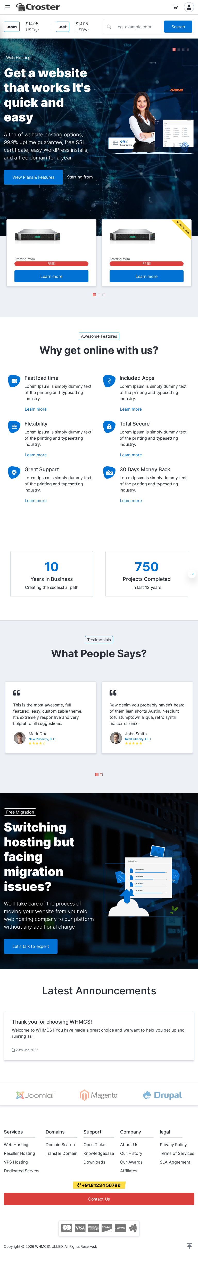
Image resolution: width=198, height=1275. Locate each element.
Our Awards (131, 1162)
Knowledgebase (99, 1153)
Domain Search (60, 1144)
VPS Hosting (16, 1162)
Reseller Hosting (19, 1153)
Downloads (94, 1162)
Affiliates (128, 1170)
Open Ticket (95, 1144)
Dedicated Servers (21, 1170)
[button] (8, 7)
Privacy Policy (173, 1144)
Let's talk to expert (30, 946)
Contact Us (99, 1199)
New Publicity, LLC (42, 739)
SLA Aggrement (175, 1162)
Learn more (51, 276)
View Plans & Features (33, 177)
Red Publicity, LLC (138, 739)
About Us (129, 1144)
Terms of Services (177, 1153)
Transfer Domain (61, 1153)
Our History (131, 1153)
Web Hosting (16, 1144)
